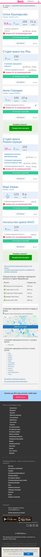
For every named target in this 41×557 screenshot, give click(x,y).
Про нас (10, 466)
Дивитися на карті (20, 327)
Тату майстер (14, 417)
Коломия (11, 345)
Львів (9, 361)
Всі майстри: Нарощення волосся (14, 379)
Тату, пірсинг (13, 450)
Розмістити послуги (20, 128)
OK (28, 554)
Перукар (12, 412)
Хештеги (10, 492)
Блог (9, 485)
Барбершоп (13, 420)
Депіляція (12, 446)
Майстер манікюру (15, 415)
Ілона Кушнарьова (15, 15)
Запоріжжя (11, 363)
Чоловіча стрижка (14, 431)
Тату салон (13, 422)
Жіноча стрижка (14, 434)
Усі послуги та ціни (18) (20, 173)
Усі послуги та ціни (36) (20, 111)
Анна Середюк (12, 91)
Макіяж (11, 441)
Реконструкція (12, 140)
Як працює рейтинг (14, 478)
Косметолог (13, 408)
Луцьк (10, 374)
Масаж (11, 448)
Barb (20, 1)
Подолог (12, 424)
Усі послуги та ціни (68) (20, 241)
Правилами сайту (17, 554)
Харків (10, 357)
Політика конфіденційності (16, 473)
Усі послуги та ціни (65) (20, 37)
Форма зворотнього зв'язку (16, 512)
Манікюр (11, 453)
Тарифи (10, 470)
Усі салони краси (14, 427)
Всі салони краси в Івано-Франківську (16, 381)
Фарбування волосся (15, 436)
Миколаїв (11, 366)
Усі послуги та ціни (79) (20, 76)
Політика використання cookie (17, 480)
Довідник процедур (14, 487)
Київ (9, 353)
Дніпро (10, 359)
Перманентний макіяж (16, 439)
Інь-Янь (17, 51)
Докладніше (20, 43)
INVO (18, 222)
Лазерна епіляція (14, 443)
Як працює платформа (15, 468)
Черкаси (10, 370)
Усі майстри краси (14, 429)
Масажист (13, 410)
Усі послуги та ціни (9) (20, 208)
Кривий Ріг (11, 364)
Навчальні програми (14, 489)
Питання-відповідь (14, 482)
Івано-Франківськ (13, 372)
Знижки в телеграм (14, 497)
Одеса (10, 355)
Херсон (10, 368)
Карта (10, 494)
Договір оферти (13, 475)
